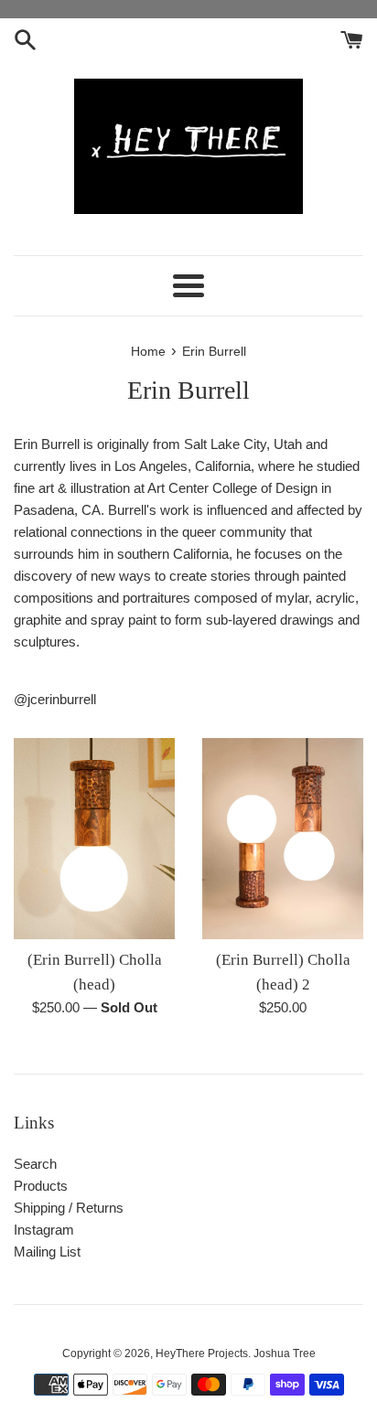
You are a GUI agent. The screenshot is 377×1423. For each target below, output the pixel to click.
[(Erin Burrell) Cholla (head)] (94, 838)
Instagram (44, 1229)
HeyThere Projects (202, 1353)
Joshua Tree (284, 1353)
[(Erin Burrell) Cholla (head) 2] (282, 838)
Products (41, 1185)
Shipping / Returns (69, 1207)
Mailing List (47, 1251)
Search (35, 1164)
